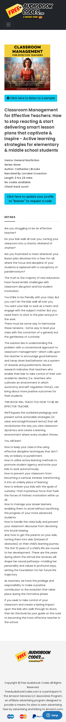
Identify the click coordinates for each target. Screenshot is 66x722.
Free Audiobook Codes (35, 683)
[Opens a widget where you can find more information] (52, 715)
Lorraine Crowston (34, 173)
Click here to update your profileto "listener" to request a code (30, 199)
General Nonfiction (26, 160)
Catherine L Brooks (27, 169)
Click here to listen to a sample (32, 98)
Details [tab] (9, 217)
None (17, 164)
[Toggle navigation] (8, 24)
